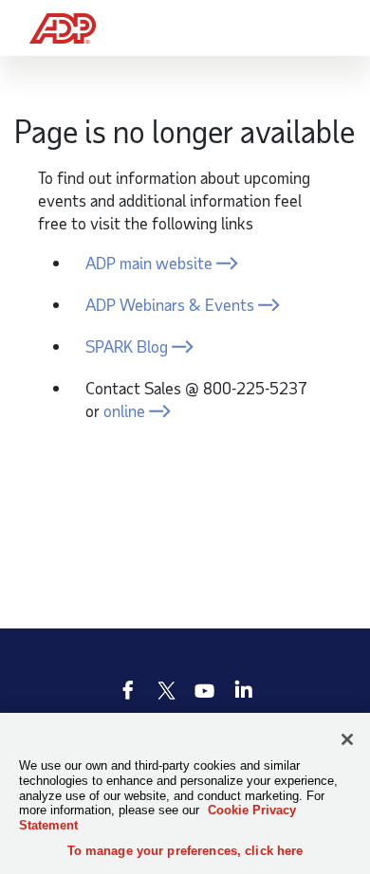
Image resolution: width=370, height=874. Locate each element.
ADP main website (149, 262)
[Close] (347, 739)
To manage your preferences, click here (185, 851)
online (124, 410)
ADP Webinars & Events (169, 304)
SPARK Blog (126, 346)
